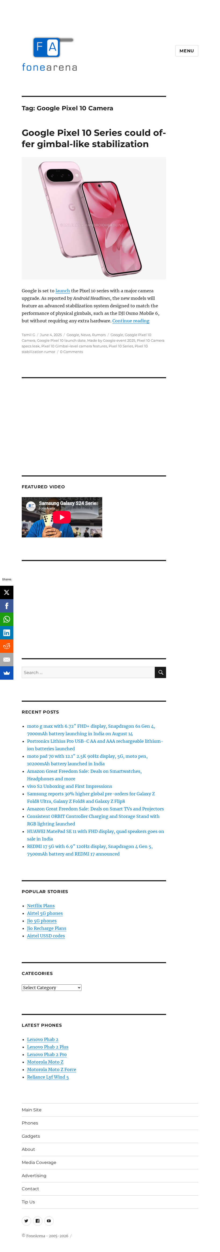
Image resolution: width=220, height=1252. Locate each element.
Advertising (34, 1175)
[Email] (6, 659)
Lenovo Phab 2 (42, 1039)
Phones (30, 1123)
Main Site (32, 1109)
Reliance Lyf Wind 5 (48, 1077)
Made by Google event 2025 (111, 340)
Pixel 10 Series (121, 346)
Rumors (99, 335)
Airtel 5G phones (45, 913)
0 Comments (71, 352)
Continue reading (130, 320)
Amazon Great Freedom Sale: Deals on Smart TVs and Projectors (95, 808)
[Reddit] (6, 646)
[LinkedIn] (6, 632)
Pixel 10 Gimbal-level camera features (74, 346)
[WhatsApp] (6, 619)
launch (63, 290)
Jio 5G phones (42, 920)
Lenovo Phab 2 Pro (47, 1054)
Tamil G (28, 335)
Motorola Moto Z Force (51, 1069)
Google (73, 335)
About (28, 1149)
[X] (6, 592)
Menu (186, 50)
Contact (30, 1188)
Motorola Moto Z (45, 1062)
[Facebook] (6, 606)
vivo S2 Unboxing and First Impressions (69, 786)
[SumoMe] (6, 673)
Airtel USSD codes (46, 935)
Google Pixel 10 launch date (61, 340)
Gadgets (31, 1136)
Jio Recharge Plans (46, 928)
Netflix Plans (41, 905)
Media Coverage (39, 1162)
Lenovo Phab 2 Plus (47, 1047)
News (85, 335)
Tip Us (28, 1201)
